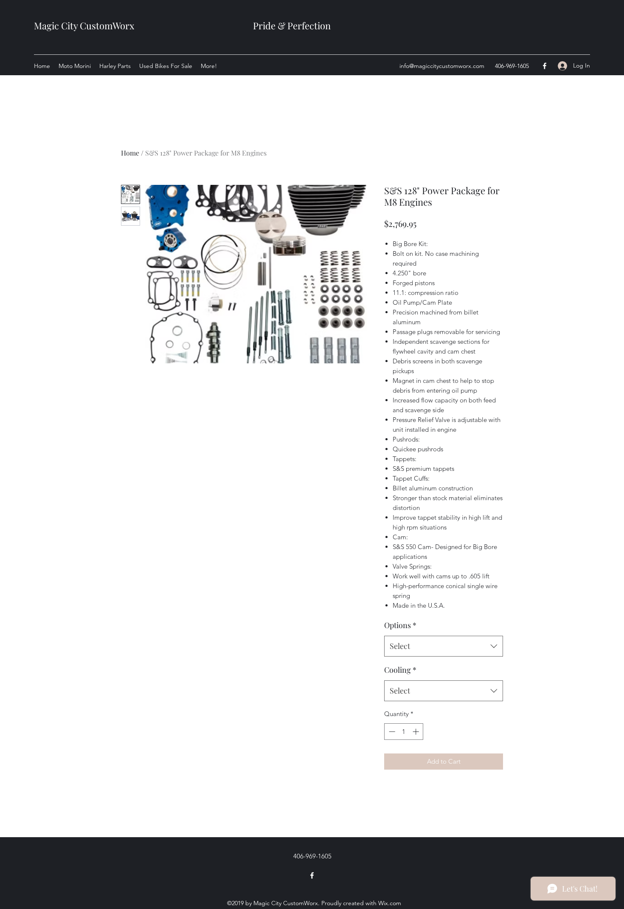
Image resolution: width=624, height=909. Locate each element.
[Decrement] (391, 731)
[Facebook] (544, 66)
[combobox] (443, 646)
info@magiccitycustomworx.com (441, 66)
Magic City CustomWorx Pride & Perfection (182, 25)
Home (130, 152)
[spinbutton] (404, 731)
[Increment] (416, 731)
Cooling (400, 670)
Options (400, 625)
